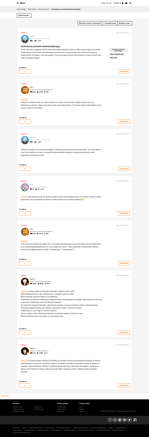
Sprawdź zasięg (38, 409)
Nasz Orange (21, 9)
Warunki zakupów (56, 430)
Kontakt (81, 409)
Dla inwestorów (61, 409)
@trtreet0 (24, 99)
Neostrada (113, 57)
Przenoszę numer (18, 407)
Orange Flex (16, 427)
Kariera (81, 411)
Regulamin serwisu (43, 430)
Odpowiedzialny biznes (35, 427)
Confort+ (110, 427)
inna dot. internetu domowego (118, 50)
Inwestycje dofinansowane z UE (21, 432)
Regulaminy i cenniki (18, 411)
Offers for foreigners (118, 430)
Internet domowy (43, 9)
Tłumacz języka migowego (98, 427)
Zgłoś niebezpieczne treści (80, 427)
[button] (130, 32)
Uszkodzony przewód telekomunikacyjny (40, 46)
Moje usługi (32, 9)
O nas (81, 407)
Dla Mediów (60, 411)
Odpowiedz (124, 71)
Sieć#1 (24, 427)
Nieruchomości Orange (103, 430)
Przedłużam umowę (18, 409)
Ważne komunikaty (30, 430)
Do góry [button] (6, 396)
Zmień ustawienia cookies (63, 427)
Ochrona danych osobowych (86, 430)
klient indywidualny (117, 54)
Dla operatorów (61, 407)
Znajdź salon (38, 407)
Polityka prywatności (70, 430)
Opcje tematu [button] (23, 15)
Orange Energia (17, 430)
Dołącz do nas (106, 3)
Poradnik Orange (121, 427)
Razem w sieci (49, 427)
